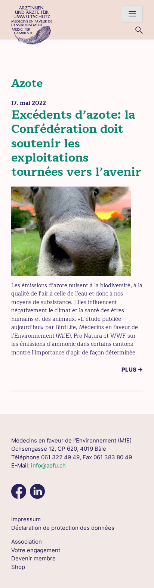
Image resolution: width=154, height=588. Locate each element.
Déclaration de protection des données (62, 527)
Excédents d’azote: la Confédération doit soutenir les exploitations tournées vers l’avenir (76, 143)
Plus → (132, 369)
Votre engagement (35, 550)
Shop (18, 566)
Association (26, 541)
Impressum (26, 519)
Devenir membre (33, 558)
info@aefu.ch (48, 465)
